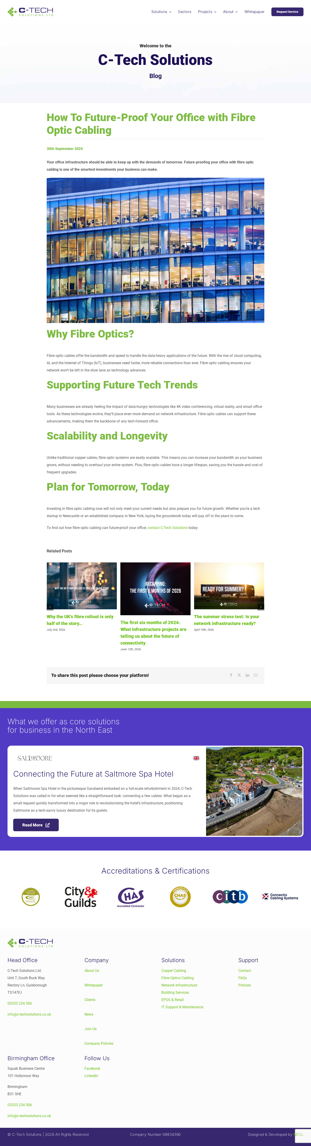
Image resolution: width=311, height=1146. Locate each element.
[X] (239, 675)
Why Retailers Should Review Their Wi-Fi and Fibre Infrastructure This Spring (224, 623)
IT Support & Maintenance (182, 1007)
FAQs (242, 978)
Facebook (92, 1068)
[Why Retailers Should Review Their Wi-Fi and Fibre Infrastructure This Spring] (229, 585)
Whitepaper (93, 985)
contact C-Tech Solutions (168, 528)
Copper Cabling (173, 970)
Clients (89, 1000)
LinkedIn (91, 1076)
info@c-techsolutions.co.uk (29, 1014)
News (88, 1014)
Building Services (175, 992)
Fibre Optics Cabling (177, 978)
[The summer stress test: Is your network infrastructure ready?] (155, 585)
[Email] (256, 675)
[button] (50, 607)
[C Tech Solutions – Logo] (30, 9)
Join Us (90, 1029)
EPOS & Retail (172, 1000)
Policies (244, 985)
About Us (91, 970)
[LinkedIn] (247, 675)
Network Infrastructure (179, 985)
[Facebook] (231, 675)
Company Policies (98, 1043)
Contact (244, 970)
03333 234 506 (20, 1003)
